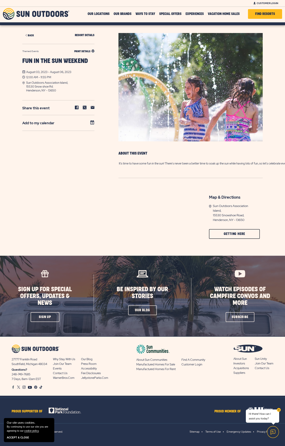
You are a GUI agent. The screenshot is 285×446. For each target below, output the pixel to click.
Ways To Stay (145, 14)
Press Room (89, 364)
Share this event (36, 108)
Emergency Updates (239, 431)
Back (31, 35)
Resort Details (84, 35)
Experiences (195, 14)
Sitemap (195, 431)
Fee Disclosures (91, 373)
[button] (60, 86)
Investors (239, 363)
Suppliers (239, 373)
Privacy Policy (265, 431)
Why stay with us (64, 359)
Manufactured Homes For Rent (156, 369)
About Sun (240, 359)
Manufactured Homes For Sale (155, 364)
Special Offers (170, 14)
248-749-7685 (21, 374)
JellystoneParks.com (94, 378)
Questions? (19, 370)
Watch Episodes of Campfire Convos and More (240, 296)
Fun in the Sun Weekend (55, 61)
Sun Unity (261, 359)
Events (57, 368)
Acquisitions (241, 368)
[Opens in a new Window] (68, 410)
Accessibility (89, 368)
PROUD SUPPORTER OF (27, 411)
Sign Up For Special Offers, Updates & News (45, 296)
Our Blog (86, 359)
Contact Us (60, 373)
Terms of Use (213, 431)
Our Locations (99, 14)
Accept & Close (18, 437)
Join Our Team (62, 364)
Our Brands (122, 14)
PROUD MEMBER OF (227, 411)
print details (82, 51)
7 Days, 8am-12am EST (26, 379)
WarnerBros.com (63, 378)
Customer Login (267, 3)
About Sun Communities (151, 360)
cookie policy (31, 430)
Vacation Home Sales (224, 14)
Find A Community (193, 360)
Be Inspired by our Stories (142, 292)
